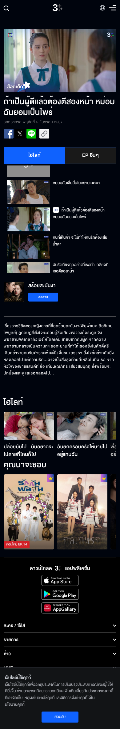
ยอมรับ (60, 717)
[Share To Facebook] (9, 134)
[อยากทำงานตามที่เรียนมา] (29, 511)
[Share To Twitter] (20, 134)
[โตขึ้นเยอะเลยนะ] (82, 511)
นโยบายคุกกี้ (15, 704)
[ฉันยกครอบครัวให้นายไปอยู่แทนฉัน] (82, 426)
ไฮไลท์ (34, 155)
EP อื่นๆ (90, 155)
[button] (32, 60)
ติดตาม (43, 297)
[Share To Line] (31, 134)
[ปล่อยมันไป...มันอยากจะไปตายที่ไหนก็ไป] (29, 426)
